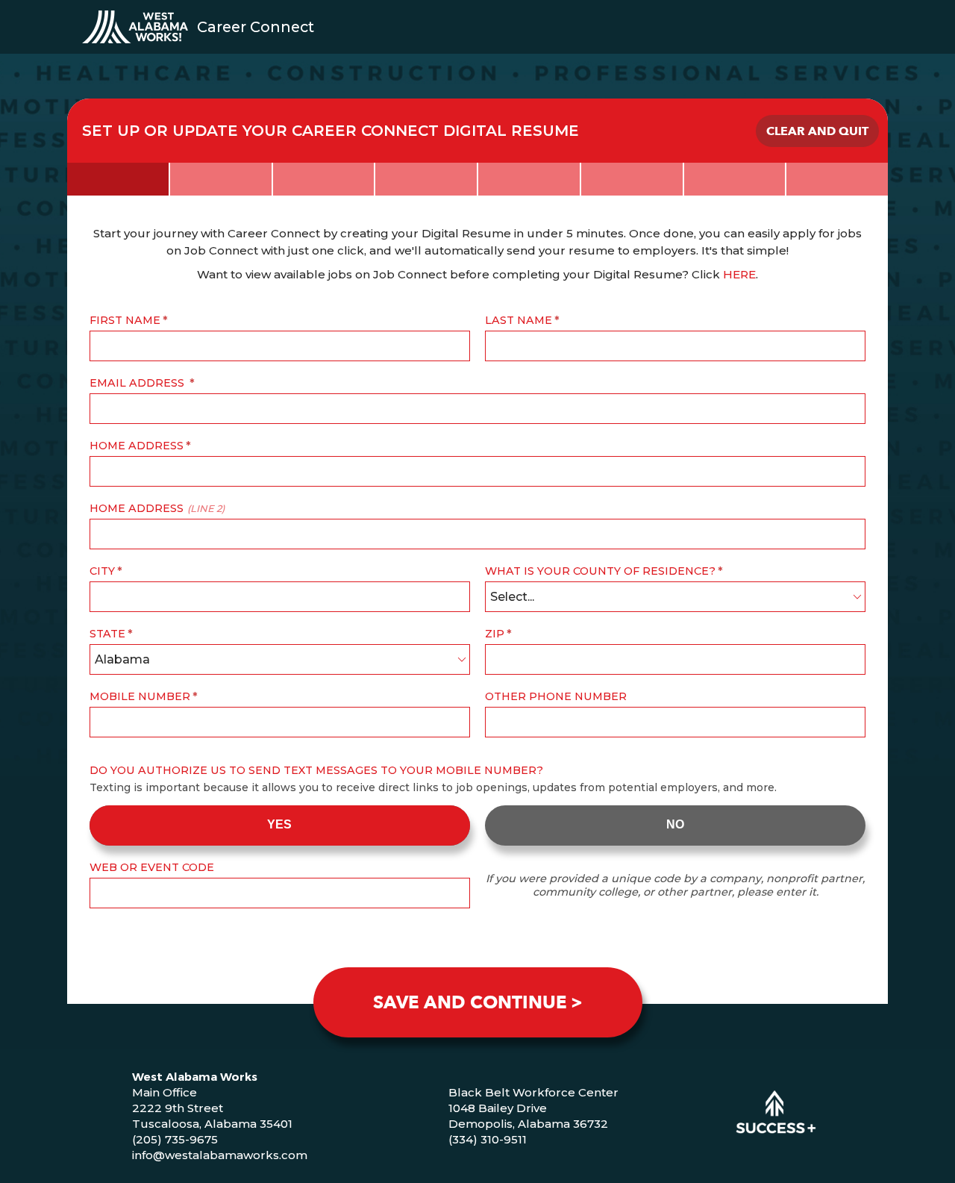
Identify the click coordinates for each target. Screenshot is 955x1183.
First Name (125, 320)
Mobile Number (140, 696)
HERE (739, 274)
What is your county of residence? (600, 571)
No (675, 824)
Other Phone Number (556, 696)
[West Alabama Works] (135, 26)
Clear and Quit (817, 131)
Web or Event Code (152, 867)
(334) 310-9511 (487, 1139)
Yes (279, 824)
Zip (494, 633)
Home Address (137, 445)
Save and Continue (470, 1002)
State (107, 633)
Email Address (138, 383)
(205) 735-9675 (175, 1139)
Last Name (518, 320)
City (102, 571)
